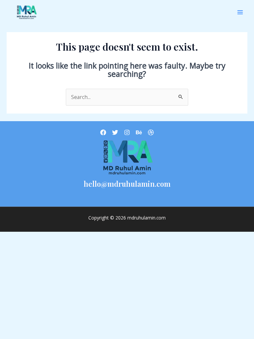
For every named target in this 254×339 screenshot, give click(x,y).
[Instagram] (127, 132)
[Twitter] (115, 132)
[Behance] (139, 132)
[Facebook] (103, 132)
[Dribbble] (151, 132)
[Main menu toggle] (240, 12)
